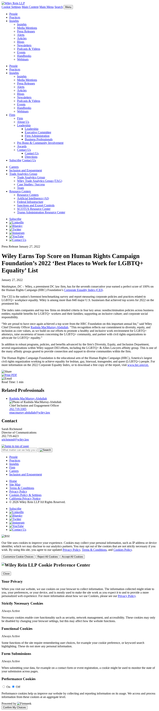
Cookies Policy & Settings (25, 495)
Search (58, 7)
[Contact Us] (17, 240)
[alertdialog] (79, 635)
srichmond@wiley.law (15, 439)
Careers (14, 167)
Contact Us (24, 149)
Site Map (14, 484)
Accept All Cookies (72, 556)
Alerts (20, 35)
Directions (31, 156)
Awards (22, 146)
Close (6, 573)
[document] (79, 635)
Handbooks (24, 55)
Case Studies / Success (31, 184)
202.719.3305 (17, 409)
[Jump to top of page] (15, 446)
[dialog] (79, 550)
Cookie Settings (11, 7)
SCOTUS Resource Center (33, 208)
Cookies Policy (122, 549)
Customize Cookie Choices (18, 556)
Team (20, 187)
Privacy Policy (18, 491)
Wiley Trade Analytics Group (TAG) (39, 181)
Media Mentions (27, 28)
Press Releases (26, 31)
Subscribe (15, 160)
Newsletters (24, 45)
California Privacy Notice (25, 498)
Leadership (24, 125)
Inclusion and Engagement (25, 170)
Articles (22, 38)
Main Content (30, 7)
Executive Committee (38, 132)
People (13, 14)
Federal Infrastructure (30, 201)
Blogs (20, 41)
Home (13, 481)
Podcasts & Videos (28, 48)
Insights (14, 21)
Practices (14, 17)
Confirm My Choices (14, 707)
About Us (23, 121)
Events (21, 52)
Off (18, 686)
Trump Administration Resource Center (41, 212)
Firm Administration (37, 135)
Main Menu (46, 7)
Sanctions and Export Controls (35, 205)
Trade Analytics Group (23, 174)
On (8, 686)
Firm (12, 114)
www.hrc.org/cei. (138, 365)
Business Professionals (39, 139)
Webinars (23, 59)
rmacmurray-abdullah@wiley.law (29, 412)
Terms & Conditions (21, 488)
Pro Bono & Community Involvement (40, 142)
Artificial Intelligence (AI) (33, 198)
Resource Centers (20, 191)
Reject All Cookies (47, 556)
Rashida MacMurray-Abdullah (49, 327)
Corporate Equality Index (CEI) (83, 290)
